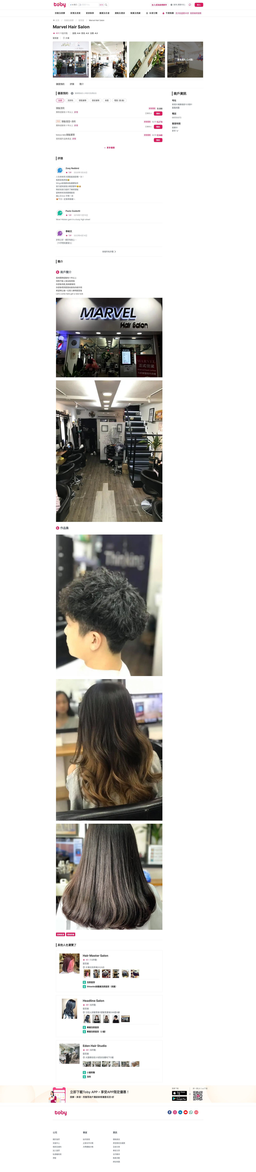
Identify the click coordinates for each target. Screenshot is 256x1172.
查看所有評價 (107, 251)
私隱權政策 (57, 1154)
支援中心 (56, 1143)
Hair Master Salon (95, 955)
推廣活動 (116, 1158)
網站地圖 (116, 1162)
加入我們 (56, 1150)
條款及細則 (57, 1147)
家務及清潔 (75, 13)
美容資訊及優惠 (119, 1143)
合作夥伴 (116, 1154)
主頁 (57, 20)
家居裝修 (90, 13)
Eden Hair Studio (95, 1046)
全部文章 (116, 1147)
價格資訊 (116, 1139)
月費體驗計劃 (88, 1147)
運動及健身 (120, 13)
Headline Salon (93, 1000)
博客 (54, 1158)
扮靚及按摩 (60, 13)
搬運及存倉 (104, 13)
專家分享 (116, 1150)
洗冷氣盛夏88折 (182, 13)
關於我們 (56, 1139)
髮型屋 (81, 20)
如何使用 (86, 1139)
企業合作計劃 (88, 1143)
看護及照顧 (135, 13)
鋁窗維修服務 (195, 13)
